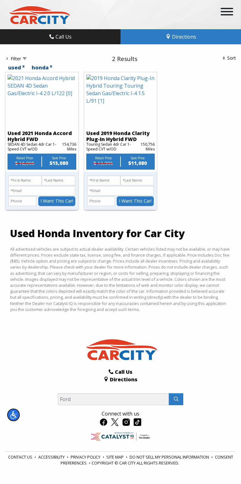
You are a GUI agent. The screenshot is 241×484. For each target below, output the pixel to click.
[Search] (176, 399)
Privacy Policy (86, 457)
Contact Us (20, 457)
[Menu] (227, 12)
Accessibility (52, 457)
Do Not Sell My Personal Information (170, 457)
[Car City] (38, 14)
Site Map (115, 457)
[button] (13, 415)
